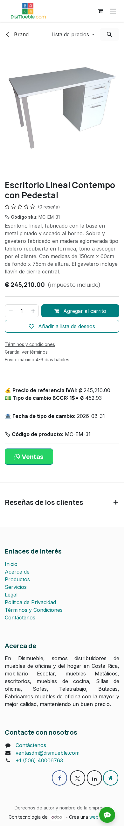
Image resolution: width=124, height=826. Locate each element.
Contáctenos (20, 617)
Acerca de (17, 571)
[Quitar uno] (10, 311)
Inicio (11, 564)
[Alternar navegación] (113, 11)
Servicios (16, 587)
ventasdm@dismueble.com (47, 753)
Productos (17, 579)
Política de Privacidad (30, 602)
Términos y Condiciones (34, 610)
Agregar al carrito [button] (84, 311)
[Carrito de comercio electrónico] (100, 10)
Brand (20, 34)
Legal (11, 594)
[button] (73, 34)
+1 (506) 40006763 (39, 760)
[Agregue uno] (33, 311)
